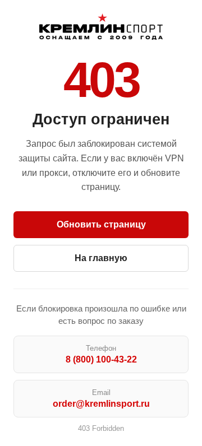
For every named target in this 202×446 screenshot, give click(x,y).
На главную (101, 258)
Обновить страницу (101, 224)
